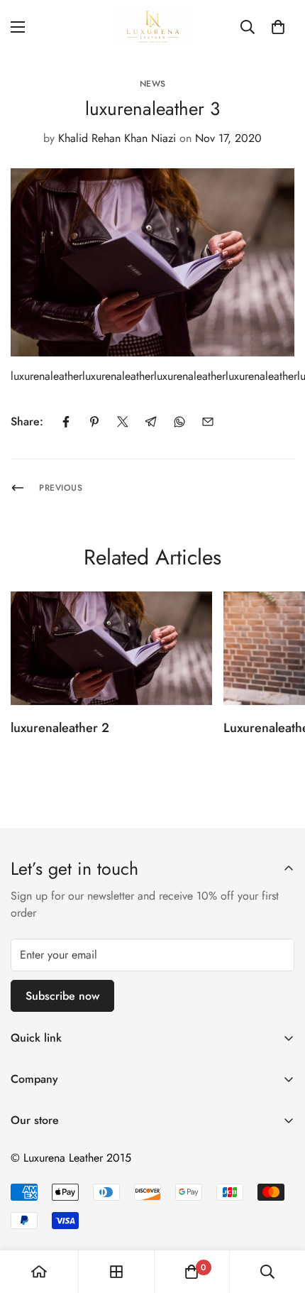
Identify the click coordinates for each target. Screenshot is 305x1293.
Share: (27, 421)
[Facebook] (65, 421)
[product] (39, 1271)
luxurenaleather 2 (60, 728)
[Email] (207, 421)
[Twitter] (122, 421)
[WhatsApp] (179, 421)
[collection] (116, 1272)
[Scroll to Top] (279, 1218)
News (153, 83)
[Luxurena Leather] (152, 26)
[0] (278, 27)
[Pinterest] (94, 421)
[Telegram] (151, 421)
